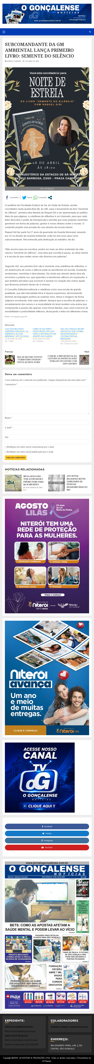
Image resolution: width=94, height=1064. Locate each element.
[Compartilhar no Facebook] (11, 197)
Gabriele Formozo (14, 61)
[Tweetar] (27, 197)
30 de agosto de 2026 (34, 488)
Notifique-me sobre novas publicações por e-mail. (30, 451)
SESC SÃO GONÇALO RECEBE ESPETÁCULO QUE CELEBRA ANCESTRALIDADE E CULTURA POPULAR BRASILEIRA (72, 334)
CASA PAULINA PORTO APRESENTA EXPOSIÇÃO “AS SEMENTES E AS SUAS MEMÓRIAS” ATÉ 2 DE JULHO (17, 332)
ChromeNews (82, 1058)
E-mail (8, 427)
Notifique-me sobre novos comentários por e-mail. (30, 447)
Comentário (11, 384)
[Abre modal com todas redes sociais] (50, 197)
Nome (8, 418)
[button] (3, 32)
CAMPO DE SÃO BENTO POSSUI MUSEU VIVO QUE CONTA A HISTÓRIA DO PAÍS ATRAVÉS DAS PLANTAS (44, 332)
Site (6, 437)
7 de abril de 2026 (32, 61)
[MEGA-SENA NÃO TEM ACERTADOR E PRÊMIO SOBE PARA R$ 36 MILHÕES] (13, 483)
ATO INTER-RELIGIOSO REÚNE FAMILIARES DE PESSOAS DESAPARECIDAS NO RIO (77, 483)
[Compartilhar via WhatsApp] (40, 197)
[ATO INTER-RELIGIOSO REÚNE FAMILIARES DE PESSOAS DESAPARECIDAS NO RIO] (56, 483)
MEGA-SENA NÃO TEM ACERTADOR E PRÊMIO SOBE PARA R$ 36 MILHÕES (33, 480)
